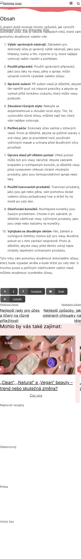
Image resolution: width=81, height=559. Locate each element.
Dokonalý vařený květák (17, 440)
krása (4, 9)
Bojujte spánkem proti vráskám (22, 514)
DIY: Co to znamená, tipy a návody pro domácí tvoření (39, 538)
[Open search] (78, 3)
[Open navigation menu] (71, 3)
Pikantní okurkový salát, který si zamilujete (30, 410)
